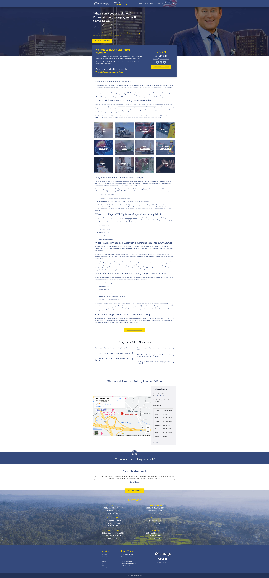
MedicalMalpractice (145, 147)
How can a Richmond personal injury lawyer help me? (113, 353)
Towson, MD (155, 530)
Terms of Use (105, 568)
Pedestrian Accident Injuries (106, 239)
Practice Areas (142, 3)
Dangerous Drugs (103, 164)
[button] (95, 480)
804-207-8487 (161, 56)
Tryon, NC (155, 518)
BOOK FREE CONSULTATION (161, 67)
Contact (104, 559)
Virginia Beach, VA (155, 505)
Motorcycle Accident (144, 130)
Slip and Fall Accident (165, 130)
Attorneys (104, 554)
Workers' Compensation (165, 147)
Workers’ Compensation (127, 565)
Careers (104, 561)
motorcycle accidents (131, 106)
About (151, 3)
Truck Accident (124, 130)
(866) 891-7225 (120, 4)
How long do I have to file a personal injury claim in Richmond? (153, 362)
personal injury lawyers (131, 218)
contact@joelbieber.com (161, 59)
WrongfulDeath (124, 147)
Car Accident (103, 130)
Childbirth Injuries (145, 164)
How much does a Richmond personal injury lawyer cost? (154, 348)
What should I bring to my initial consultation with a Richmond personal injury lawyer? (154, 355)
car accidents (121, 106)
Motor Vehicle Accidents (127, 556)
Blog (103, 565)
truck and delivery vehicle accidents (146, 106)
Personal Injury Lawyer (127, 554)
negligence (144, 189)
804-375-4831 (99, 117)
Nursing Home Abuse (124, 164)
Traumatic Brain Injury (103, 147)
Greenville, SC (112, 518)
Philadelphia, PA (113, 530)
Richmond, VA (112, 505)
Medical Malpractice (126, 561)
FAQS (103, 563)
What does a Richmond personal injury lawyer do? (111, 348)
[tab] (114, 348)
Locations (159, 3)
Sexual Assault (165, 164)
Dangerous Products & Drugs (128, 563)
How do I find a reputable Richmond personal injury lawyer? (112, 359)
